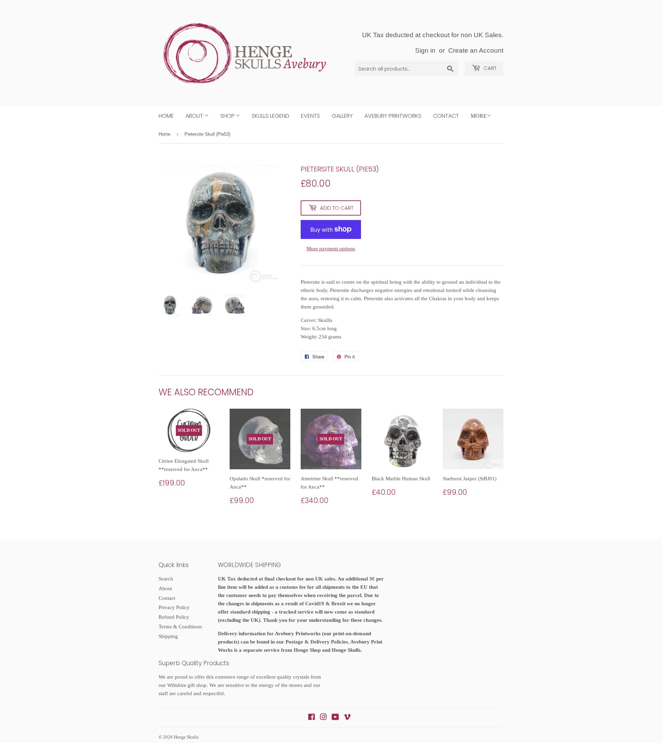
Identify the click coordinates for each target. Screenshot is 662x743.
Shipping (168, 636)
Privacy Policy (174, 607)
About (194, 116)
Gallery (342, 116)
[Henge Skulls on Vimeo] (347, 718)
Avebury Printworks (392, 116)
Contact (446, 116)
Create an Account (475, 50)
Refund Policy (174, 617)
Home (166, 116)
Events (310, 116)
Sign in (425, 50)
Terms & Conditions (180, 626)
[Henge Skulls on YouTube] (335, 718)
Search (166, 579)
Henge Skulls (186, 737)
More (479, 116)
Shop (228, 116)
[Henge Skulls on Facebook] (311, 718)
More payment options (331, 248)
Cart (489, 68)
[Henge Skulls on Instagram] (323, 718)
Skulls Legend (270, 116)
